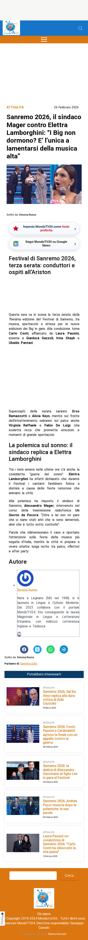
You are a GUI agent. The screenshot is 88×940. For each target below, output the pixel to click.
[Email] (19, 634)
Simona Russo (27, 590)
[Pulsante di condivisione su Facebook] (24, 649)
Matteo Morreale (57, 934)
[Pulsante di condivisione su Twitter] (37, 649)
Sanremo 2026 (28, 663)
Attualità (15, 107)
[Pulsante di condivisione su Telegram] (64, 649)
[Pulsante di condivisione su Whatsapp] (50, 649)
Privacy (2, 920)
